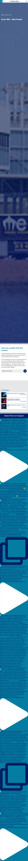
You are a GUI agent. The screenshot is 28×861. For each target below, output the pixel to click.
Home (2, 14)
